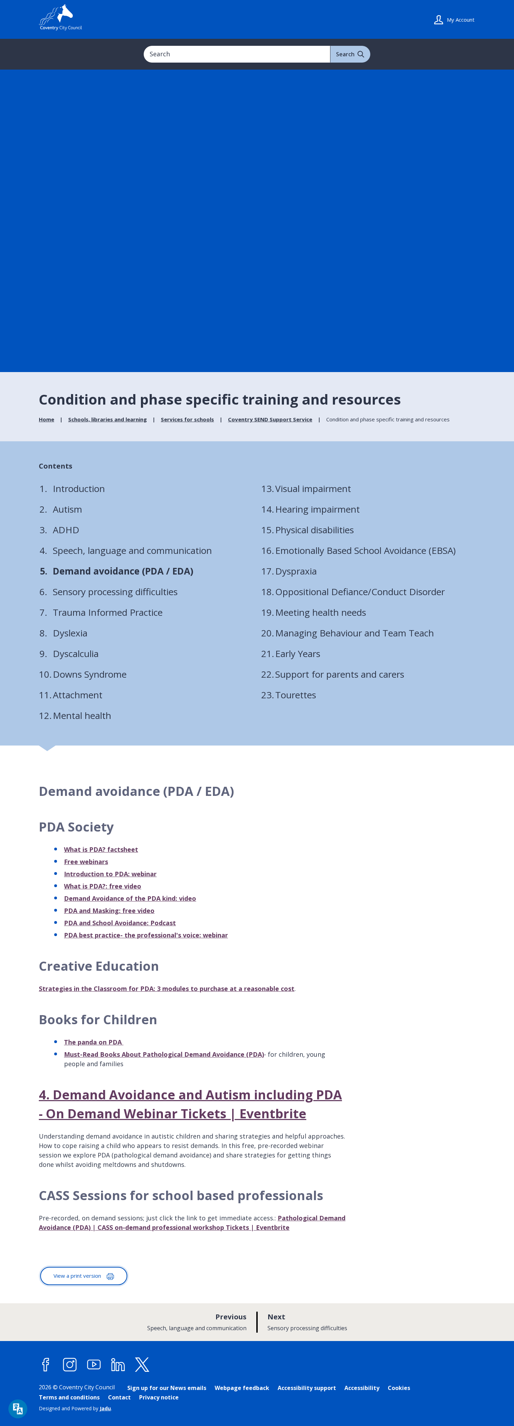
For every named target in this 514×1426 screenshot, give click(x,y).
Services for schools (187, 419)
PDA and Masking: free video (109, 910)
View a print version (77, 1275)
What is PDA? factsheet (101, 849)
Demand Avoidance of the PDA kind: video (130, 898)
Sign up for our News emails (166, 1388)
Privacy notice (159, 1397)
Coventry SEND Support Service (270, 419)
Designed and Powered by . (75, 1408)
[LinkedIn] (118, 1365)
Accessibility (361, 1388)
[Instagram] (70, 1365)
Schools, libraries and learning (107, 419)
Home (46, 419)
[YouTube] (94, 1365)
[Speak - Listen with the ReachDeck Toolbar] (17, 1408)
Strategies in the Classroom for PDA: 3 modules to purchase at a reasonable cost (166, 988)
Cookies (399, 1388)
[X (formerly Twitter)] (142, 1365)
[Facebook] (46, 1365)
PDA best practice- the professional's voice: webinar (146, 935)
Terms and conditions (69, 1397)
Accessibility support (307, 1388)
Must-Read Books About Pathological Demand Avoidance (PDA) (164, 1054)
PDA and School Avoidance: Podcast (120, 923)
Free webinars (86, 861)
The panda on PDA (93, 1042)
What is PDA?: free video (102, 886)
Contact (119, 1397)
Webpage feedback (242, 1388)
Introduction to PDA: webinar (110, 874)
